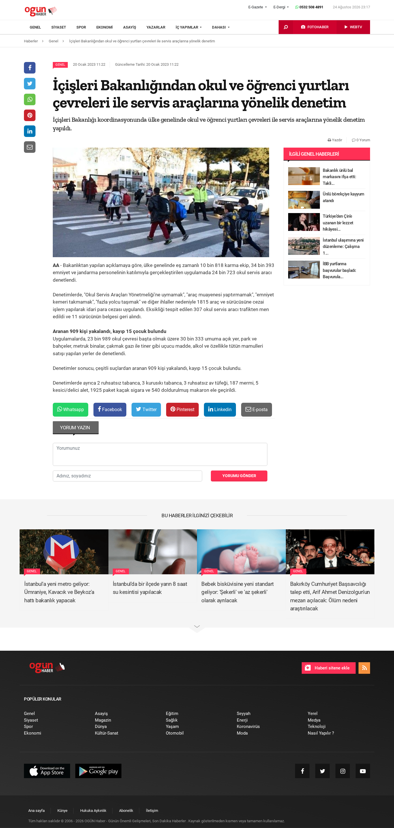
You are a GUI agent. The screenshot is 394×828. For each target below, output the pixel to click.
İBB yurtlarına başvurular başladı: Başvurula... (339, 270)
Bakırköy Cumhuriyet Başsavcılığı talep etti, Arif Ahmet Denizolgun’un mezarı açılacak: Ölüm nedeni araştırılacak (330, 596)
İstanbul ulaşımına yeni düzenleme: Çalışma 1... (343, 247)
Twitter (149, 409)
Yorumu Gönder (239, 475)
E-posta (259, 409)
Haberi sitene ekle (332, 668)
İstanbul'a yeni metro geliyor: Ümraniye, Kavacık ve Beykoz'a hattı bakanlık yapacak (59, 592)
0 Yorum (363, 140)
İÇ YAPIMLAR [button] (187, 27)
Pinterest (184, 409)
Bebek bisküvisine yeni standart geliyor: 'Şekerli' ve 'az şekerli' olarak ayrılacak (237, 592)
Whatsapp (73, 409)
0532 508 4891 (311, 7)
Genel (60, 65)
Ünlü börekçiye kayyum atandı (343, 197)
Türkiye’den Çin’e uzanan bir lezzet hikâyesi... (338, 223)
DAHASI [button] (219, 27)
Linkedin (222, 409)
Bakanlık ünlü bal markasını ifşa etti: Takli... (339, 177)
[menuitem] (40, 27)
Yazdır (336, 140)
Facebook (111, 409)
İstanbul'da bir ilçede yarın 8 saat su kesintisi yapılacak (150, 588)
